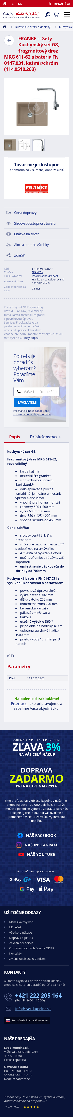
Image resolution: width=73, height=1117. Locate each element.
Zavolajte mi (26, 402)
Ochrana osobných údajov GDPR (31, 948)
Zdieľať (19, 255)
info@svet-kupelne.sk (33, 1008)
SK (20, 4)
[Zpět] (9, 40)
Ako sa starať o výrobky (31, 244)
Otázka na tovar (26, 234)
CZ (14, 4)
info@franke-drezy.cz (45, 276)
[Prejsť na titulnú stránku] (21, 15)
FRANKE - (37, 272)
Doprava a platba (21, 938)
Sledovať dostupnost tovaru (35, 223)
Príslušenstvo (45, 437)
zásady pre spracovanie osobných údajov (32, 412)
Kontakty (15, 953)
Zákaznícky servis (21, 943)
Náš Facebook (41, 835)
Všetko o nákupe (20, 932)
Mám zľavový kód (21, 922)
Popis (14, 437)
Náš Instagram (41, 845)
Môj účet (15, 927)
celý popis (31, 338)
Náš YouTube (41, 854)
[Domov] (6, 3)
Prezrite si (19, 703)
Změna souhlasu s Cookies (27, 959)
